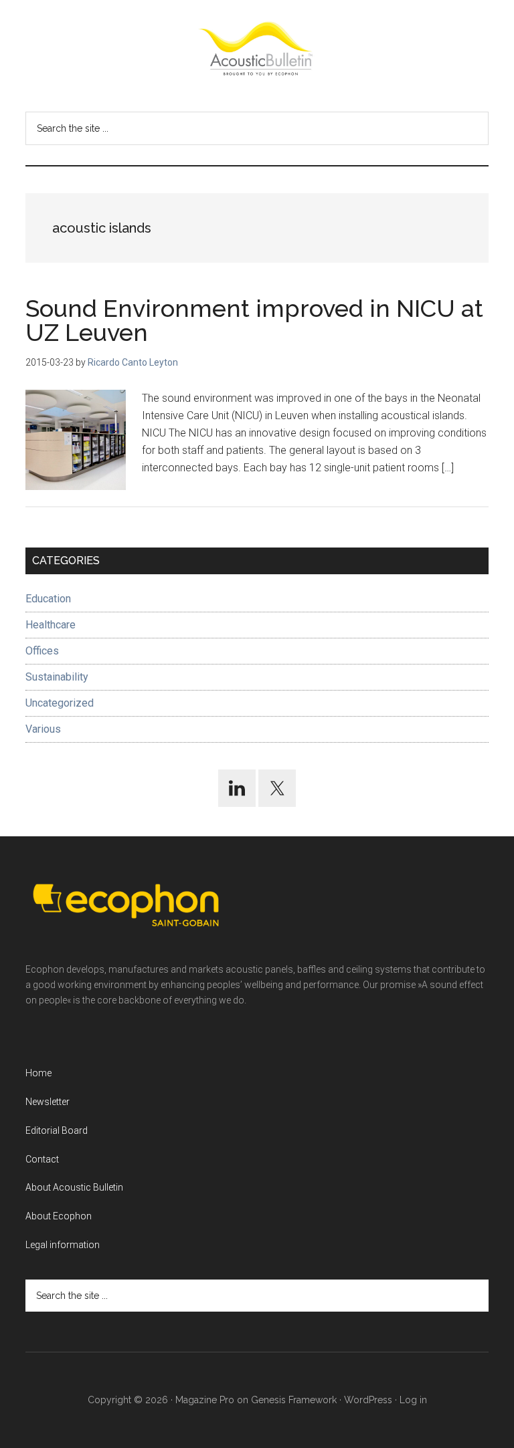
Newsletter (47, 1101)
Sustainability (56, 677)
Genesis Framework (294, 1400)
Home (38, 1073)
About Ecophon (58, 1216)
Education (48, 598)
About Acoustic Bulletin (74, 1187)
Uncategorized (59, 703)
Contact (42, 1159)
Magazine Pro (204, 1400)
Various (43, 729)
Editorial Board (56, 1130)
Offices (42, 650)
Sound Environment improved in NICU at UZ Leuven (254, 320)
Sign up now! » (403, 1405)
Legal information (62, 1244)
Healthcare (50, 624)
